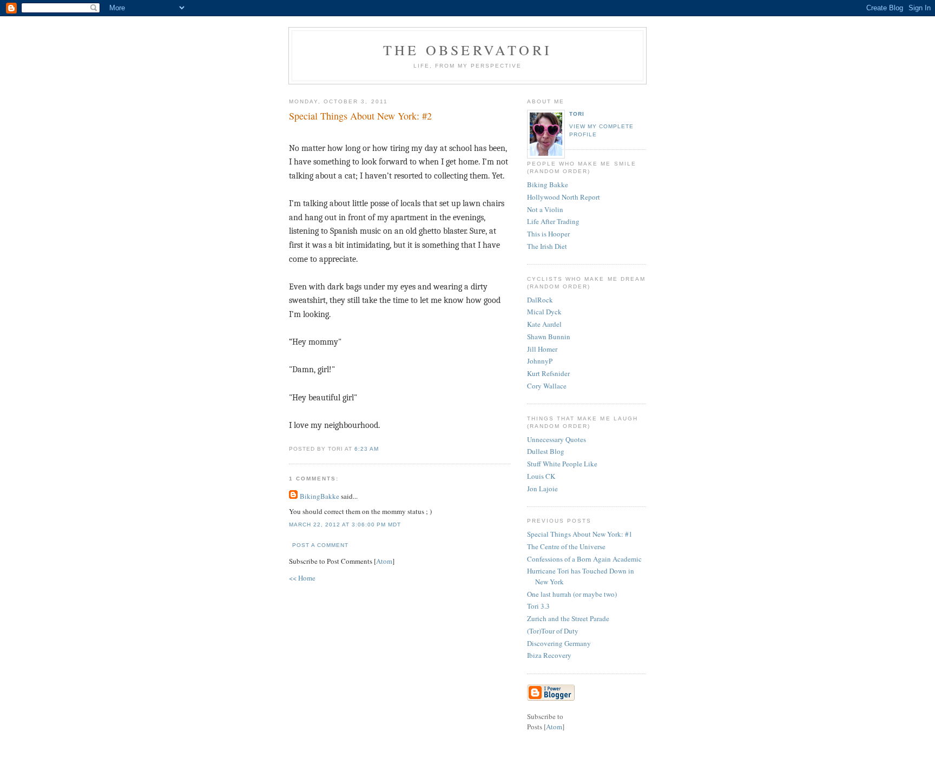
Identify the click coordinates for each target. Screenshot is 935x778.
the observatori (467, 50)
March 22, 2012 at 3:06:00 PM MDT (345, 525)
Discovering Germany (559, 643)
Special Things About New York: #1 (580, 534)
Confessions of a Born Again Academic (584, 559)
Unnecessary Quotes (556, 439)
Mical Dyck (544, 312)
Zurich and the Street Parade (568, 618)
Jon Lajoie (542, 488)
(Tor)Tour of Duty (552, 631)
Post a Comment (320, 545)
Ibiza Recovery (549, 655)
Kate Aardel (544, 324)
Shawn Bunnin (548, 336)
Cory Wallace (547, 386)
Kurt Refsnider (548, 373)
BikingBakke (319, 496)
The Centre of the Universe (566, 546)
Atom (384, 561)
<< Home (302, 578)
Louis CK (541, 476)
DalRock (540, 300)
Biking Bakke (547, 184)
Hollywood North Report (563, 197)
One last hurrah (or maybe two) (572, 594)
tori (576, 114)
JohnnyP (539, 361)
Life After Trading (553, 221)
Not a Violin (545, 209)
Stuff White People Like (562, 464)
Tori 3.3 (538, 606)
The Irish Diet (547, 246)
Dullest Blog (545, 451)
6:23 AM (366, 449)
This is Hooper (548, 234)
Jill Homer (542, 349)
